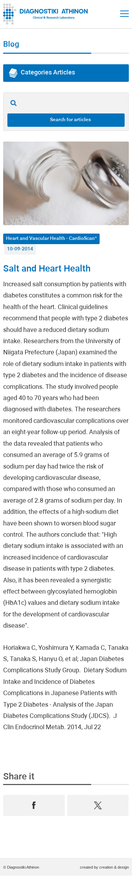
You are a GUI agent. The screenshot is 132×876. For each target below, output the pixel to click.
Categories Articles (48, 73)
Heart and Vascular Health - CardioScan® (51, 238)
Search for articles (70, 120)
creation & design (114, 867)
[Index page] (47, 14)
